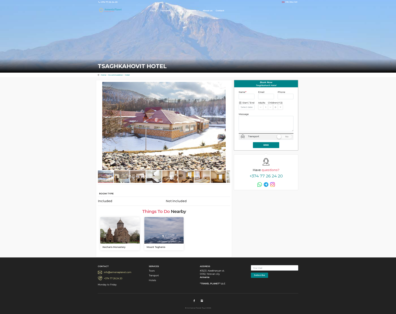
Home (103, 75)
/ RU (291, 2)
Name (242, 92)
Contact (220, 10)
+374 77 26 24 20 (266, 176)
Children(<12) (275, 102)
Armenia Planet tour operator (110, 10)
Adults (261, 102)
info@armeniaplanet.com (117, 272)
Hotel (127, 75)
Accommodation (115, 75)
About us (208, 10)
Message (244, 114)
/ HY (295, 2)
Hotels (180, 10)
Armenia (192, 10)
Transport (165, 10)
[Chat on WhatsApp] (259, 184)
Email (261, 92)
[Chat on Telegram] (266, 184)
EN (283, 2)
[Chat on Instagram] (272, 184)
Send (266, 145)
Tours (153, 10)
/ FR (287, 2)
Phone (281, 92)
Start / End (248, 102)
